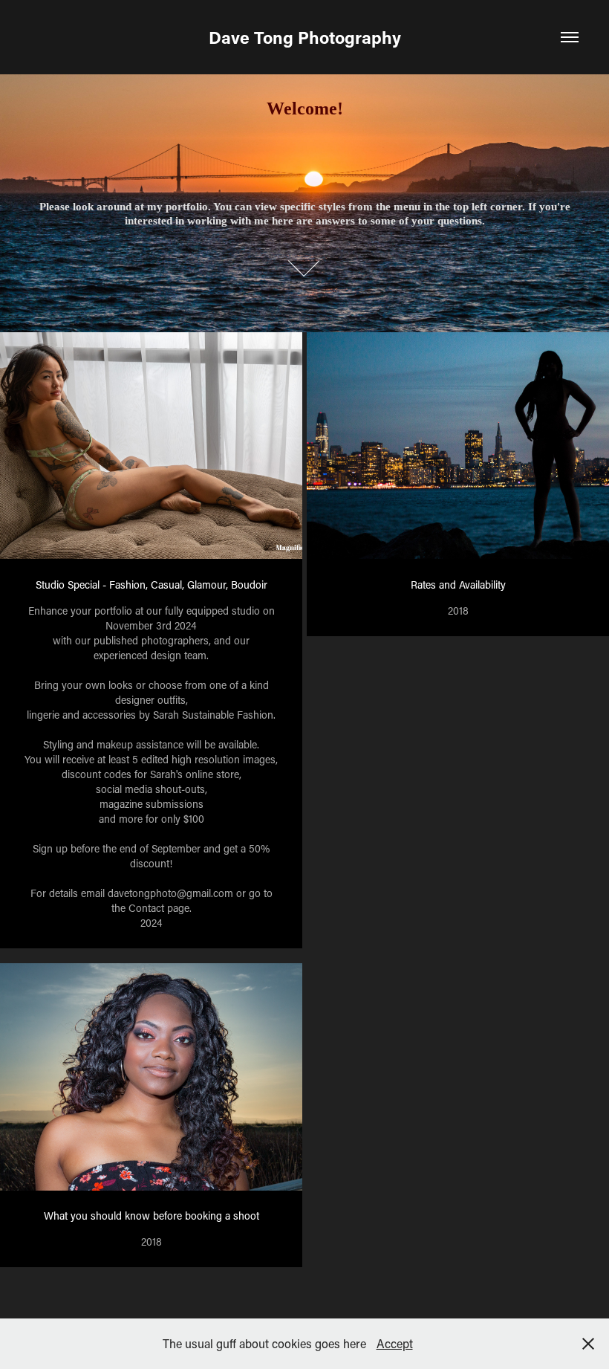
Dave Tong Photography (305, 37)
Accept (395, 1343)
